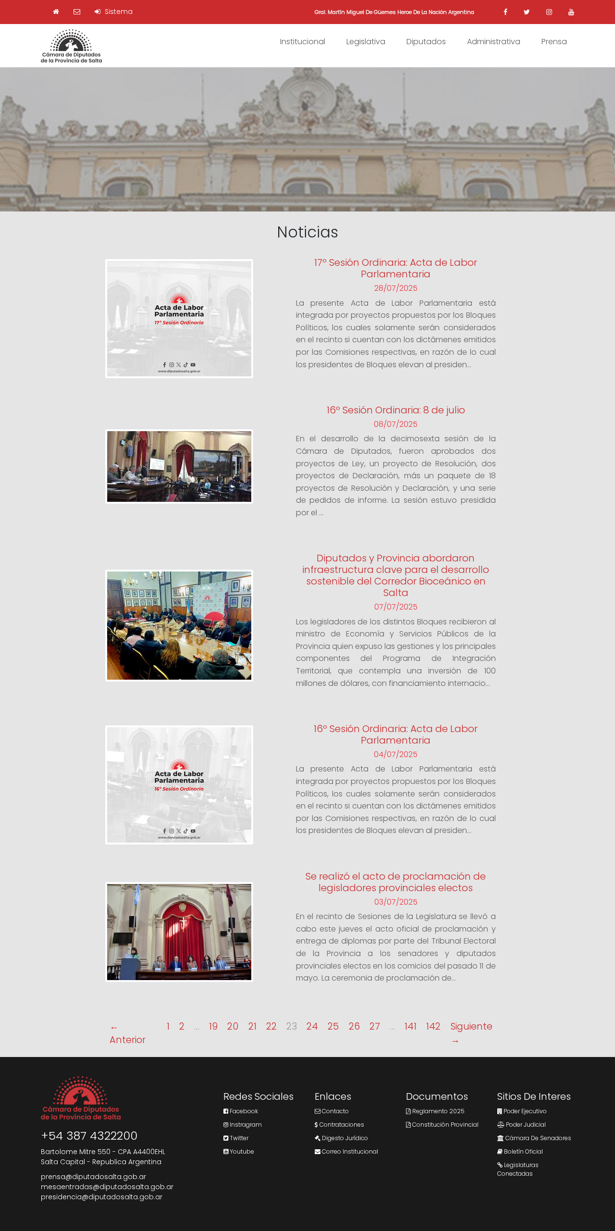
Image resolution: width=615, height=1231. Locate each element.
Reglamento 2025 (438, 1111)
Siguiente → (471, 1033)
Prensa (554, 41)
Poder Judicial (525, 1124)
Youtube (241, 1151)
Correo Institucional (349, 1151)
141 (411, 1026)
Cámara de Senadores (537, 1138)
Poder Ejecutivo (524, 1111)
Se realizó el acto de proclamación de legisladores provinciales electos (396, 882)
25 (333, 1026)
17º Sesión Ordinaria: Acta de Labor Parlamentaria (395, 268)
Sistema (118, 11)
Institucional (302, 41)
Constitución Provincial (445, 1124)
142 (433, 1026)
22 (271, 1026)
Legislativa (365, 41)
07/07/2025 (396, 606)
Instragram (245, 1124)
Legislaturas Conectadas (518, 1169)
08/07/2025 (396, 424)
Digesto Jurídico (344, 1138)
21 (252, 1026)
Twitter (238, 1138)
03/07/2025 (396, 902)
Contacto (334, 1111)
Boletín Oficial (523, 1151)
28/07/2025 (396, 288)
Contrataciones (341, 1124)
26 (354, 1026)
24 (312, 1026)
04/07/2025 (396, 754)
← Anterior (128, 1033)
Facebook (243, 1111)
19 (213, 1026)
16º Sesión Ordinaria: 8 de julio (396, 410)
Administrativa (493, 41)
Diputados (426, 41)
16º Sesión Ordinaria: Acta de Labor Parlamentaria (396, 734)
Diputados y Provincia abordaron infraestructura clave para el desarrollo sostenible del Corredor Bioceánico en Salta (395, 575)
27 (374, 1026)
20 (232, 1026)
